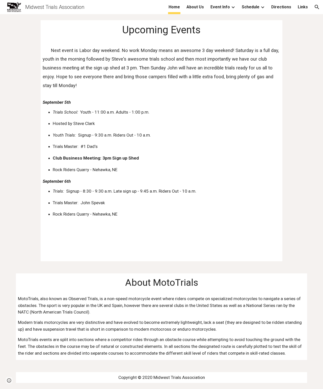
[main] (161, 140)
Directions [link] (281, 7)
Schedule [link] (250, 7)
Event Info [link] (220, 7)
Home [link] (174, 7)
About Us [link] (195, 7)
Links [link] (303, 7)
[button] (317, 7)
